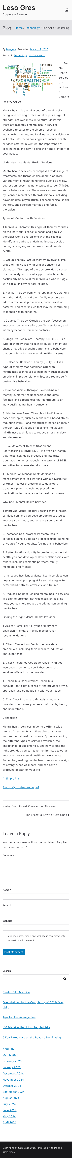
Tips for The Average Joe (19, 1017)
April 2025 (9, 1049)
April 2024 (9, 1122)
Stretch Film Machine (16, 992)
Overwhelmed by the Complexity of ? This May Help (33, 1005)
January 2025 (12, 1067)
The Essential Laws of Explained (46, 814)
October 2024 (12, 1085)
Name (7, 889)
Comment (9, 855)
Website (7, 920)
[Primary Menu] (66, 10)
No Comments (37, 55)
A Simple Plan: (12, 778)
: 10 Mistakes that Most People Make (26, 1027)
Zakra (54, 1147)
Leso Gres (19, 7)
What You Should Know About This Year (31, 806)
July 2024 (9, 1104)
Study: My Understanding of (21, 787)
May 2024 (9, 1116)
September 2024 (13, 1091)
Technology (20, 55)
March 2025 (10, 1055)
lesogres (11, 49)
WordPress (9, 1152)
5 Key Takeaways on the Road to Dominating (32, 1037)
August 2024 (11, 1098)
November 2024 (13, 1079)
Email (7, 905)
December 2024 (13, 1073)
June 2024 (9, 1110)
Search (7, 970)
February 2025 (12, 1061)
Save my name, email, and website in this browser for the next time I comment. (36, 938)
